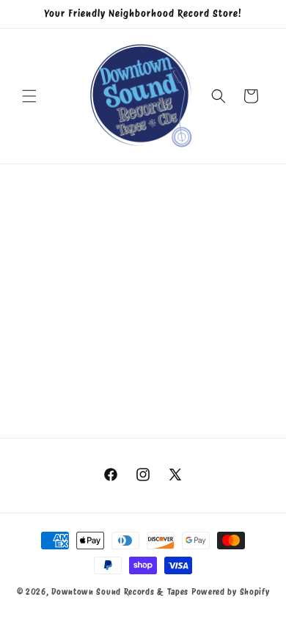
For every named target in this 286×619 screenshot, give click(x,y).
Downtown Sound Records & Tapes (119, 592)
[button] (29, 96)
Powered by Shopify (230, 592)
